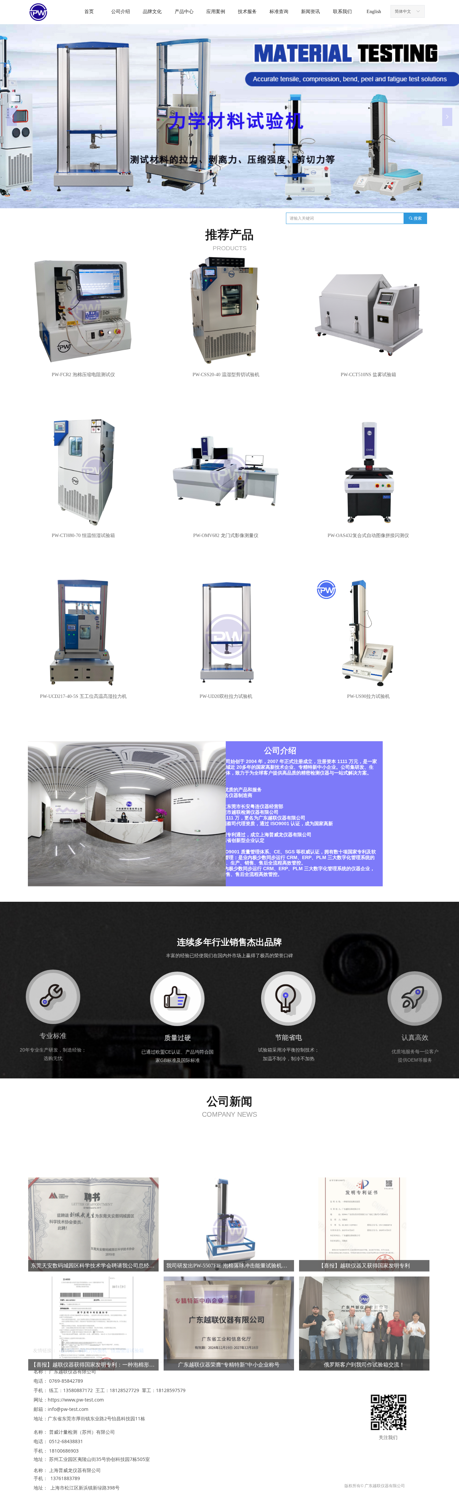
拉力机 (67, 1350)
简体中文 (403, 11)
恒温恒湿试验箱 (127, 1350)
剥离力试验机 (93, 1350)
